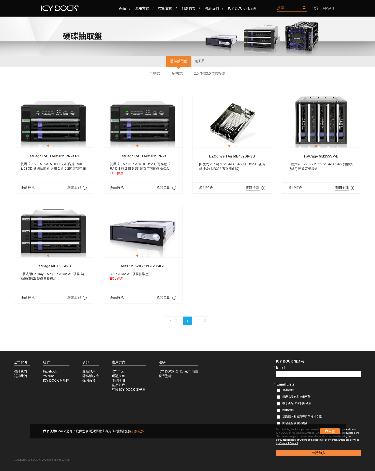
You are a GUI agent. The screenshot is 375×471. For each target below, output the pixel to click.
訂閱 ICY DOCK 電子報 (129, 389)
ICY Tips (118, 371)
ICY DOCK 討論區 (242, 8)
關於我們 (20, 376)
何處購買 (189, 8)
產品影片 (118, 385)
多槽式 (177, 73)
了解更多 (137, 431)
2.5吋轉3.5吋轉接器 (210, 73)
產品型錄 (165, 376)
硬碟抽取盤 (179, 61)
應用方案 (142, 8)
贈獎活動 (288, 410)
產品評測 (118, 380)
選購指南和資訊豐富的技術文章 (302, 416)
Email (280, 367)
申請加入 (319, 453)
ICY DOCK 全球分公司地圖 (178, 371)
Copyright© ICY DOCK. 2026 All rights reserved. (42, 459)
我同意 (330, 431)
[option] (53, 121)
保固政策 (88, 380)
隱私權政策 (90, 376)
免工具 (199, 61)
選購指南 (118, 376)
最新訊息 (88, 371)
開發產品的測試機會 (295, 423)
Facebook (50, 371)
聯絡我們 (212, 8)
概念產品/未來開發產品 (296, 403)
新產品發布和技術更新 (296, 396)
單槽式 (154, 73)
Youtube (48, 376)
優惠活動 (288, 390)
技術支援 (165, 8)
